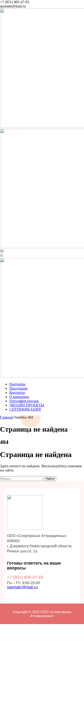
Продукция (18, 388)
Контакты (17, 393)
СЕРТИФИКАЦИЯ (25, 409)
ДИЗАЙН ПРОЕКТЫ (26, 405)
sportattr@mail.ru (22, 587)
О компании (19, 397)
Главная (6, 417)
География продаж (24, 401)
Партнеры (17, 384)
